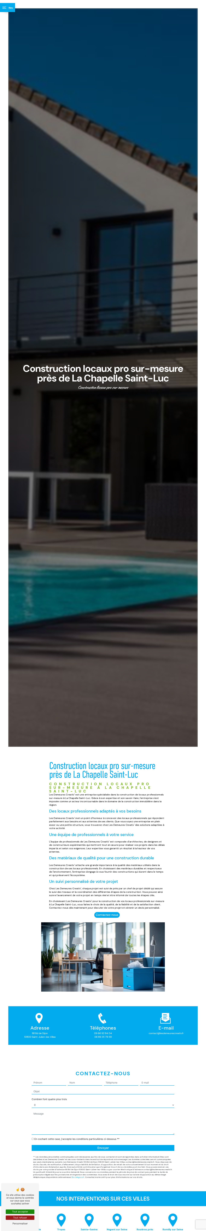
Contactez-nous (107, 915)
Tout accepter (20, 1211)
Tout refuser (20, 1217)
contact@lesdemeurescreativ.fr (166, 1033)
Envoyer (103, 1148)
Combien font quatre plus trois (49, 1099)
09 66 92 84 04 (103, 1033)
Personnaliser (20, 1223)
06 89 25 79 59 (103, 1036)
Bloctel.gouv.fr (77, 1177)
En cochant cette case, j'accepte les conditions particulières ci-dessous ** (76, 1138)
